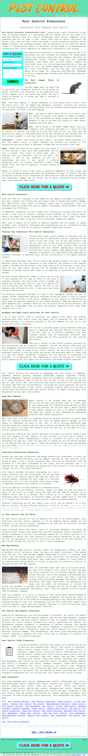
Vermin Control (64, 701)
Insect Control (78, 704)
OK (84, 755)
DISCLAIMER (81, 16)
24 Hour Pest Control (66, 706)
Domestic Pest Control (21, 704)
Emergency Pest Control (74, 711)
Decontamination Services (57, 704)
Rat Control (38, 704)
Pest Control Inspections (43, 701)
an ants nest (46, 131)
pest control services (45, 389)
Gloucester (48, 373)
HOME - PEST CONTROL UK (44, 732)
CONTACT (73, 16)
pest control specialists (56, 383)
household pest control (46, 647)
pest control (61, 37)
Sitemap (3, 739)
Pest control (8, 373)
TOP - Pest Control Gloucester (15, 722)
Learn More (76, 755)
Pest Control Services (18, 701)
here (77, 389)
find (9, 681)
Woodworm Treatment (21, 708)
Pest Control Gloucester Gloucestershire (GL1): (24, 32)
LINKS (62, 16)
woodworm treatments (52, 663)
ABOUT (67, 16)
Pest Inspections (59, 715)
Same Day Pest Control (55, 713)
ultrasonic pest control (29, 659)
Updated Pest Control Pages (30, 739)
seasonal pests (56, 73)
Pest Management (32, 706)
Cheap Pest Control (31, 711)
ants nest (32, 136)
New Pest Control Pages (13, 739)
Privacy (85, 739)
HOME (56, 16)
